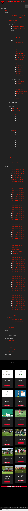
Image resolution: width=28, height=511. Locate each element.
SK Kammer (19, 44)
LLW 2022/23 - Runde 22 (18, 230)
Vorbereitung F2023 (16, 253)
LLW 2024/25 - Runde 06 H (18, 267)
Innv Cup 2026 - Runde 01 (18, 185)
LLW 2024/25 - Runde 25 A (18, 303)
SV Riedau (18, 69)
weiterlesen (7, 385)
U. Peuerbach (19, 49)
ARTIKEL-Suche (12, 315)
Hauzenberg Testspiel (13, 349)
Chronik (14, 114)
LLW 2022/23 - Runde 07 (18, 202)
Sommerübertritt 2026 (17, 251)
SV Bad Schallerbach (21, 32)
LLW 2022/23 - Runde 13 (18, 213)
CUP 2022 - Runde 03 (17, 177)
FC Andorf (18, 37)
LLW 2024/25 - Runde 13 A (18, 280)
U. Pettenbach (19, 47)
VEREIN (10, 317)
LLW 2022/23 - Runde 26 (18, 238)
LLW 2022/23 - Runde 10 (18, 207)
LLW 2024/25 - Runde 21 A (18, 295)
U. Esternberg (19, 59)
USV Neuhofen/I (20, 46)
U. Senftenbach (19, 71)
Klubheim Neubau (16, 162)
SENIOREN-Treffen (13, 346)
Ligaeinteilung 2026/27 (17, 188)
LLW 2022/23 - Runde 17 (18, 221)
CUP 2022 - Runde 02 (17, 175)
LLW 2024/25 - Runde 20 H (18, 293)
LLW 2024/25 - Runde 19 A (18, 292)
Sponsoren (11, 356)
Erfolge (14, 130)
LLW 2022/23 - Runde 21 (18, 228)
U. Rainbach (19, 77)
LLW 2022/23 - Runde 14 (18, 215)
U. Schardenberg (20, 81)
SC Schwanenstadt (20, 55)
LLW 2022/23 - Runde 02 (18, 192)
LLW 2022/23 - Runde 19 (18, 224)
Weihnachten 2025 (16, 325)
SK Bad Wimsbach (20, 57)
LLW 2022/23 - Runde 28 (18, 242)
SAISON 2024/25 (12, 256)
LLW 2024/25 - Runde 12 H (18, 278)
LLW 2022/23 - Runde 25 (18, 236)
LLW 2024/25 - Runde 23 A (18, 299)
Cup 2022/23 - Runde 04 (17, 179)
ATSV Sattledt (19, 51)
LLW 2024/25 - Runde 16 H (18, 286)
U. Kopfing (18, 83)
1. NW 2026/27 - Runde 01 (18, 169)
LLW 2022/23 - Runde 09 (18, 205)
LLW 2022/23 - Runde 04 (18, 196)
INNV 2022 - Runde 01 (17, 181)
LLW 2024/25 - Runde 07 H (18, 269)
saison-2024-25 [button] (6, 368)
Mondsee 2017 (12, 351)
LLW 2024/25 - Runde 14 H (18, 282)
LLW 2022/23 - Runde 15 (18, 217)
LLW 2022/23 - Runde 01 (18, 190)
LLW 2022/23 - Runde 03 (18, 194)
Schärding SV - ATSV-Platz (18, 28)
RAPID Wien (11, 344)
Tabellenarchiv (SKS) (17, 17)
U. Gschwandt (19, 34)
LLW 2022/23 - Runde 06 (18, 200)
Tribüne (14, 160)
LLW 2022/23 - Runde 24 (18, 234)
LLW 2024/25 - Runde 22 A (18, 297)
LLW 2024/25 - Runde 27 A (18, 307)
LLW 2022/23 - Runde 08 (18, 204)
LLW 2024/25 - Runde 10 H (18, 274)
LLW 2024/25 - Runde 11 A (18, 276)
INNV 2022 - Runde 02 (17, 183)
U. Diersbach (19, 63)
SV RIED (11, 347)
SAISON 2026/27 (12, 168)
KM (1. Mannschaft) (16, 22)
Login (6, 358)
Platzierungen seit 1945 (17, 136)
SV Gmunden (19, 35)
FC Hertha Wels (20, 93)
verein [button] (17, 366)
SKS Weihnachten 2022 (17, 321)
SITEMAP (11, 332)
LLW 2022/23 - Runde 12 (18, 211)
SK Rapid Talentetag (17, 319)
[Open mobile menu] (26, 6)
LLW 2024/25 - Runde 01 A (18, 257)
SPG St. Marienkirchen (21, 91)
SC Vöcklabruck (20, 98)
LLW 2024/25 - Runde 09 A (18, 273)
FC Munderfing (19, 75)
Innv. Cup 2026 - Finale (17, 186)
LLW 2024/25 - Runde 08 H (18, 271)
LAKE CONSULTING (22, 507)
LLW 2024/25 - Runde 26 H (18, 305)
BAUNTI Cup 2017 (13, 342)
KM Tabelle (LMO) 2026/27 (18, 15)
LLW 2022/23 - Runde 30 (18, 245)
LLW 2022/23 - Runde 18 (18, 223)
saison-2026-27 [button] (10, 366)
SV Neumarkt (19, 67)
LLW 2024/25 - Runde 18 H (18, 290)
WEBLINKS (11, 333)
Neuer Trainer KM (16, 249)
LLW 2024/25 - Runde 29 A (18, 311)
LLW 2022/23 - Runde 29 (18, 243)
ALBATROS (11, 340)
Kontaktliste (15, 108)
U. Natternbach (19, 65)
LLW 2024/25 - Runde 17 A (18, 288)
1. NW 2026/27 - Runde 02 (18, 171)
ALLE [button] (3, 366)
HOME (6, 10)
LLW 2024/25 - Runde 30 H (18, 312)
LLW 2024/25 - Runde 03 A (18, 261)
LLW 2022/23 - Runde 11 (18, 209)
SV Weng (18, 73)
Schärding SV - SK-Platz (18, 26)
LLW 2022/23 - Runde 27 (18, 240)
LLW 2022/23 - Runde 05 (18, 198)
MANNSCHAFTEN (13, 20)
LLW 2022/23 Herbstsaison (18, 247)
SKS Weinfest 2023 (16, 323)
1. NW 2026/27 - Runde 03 (18, 173)
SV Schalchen (19, 53)
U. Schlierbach (19, 89)
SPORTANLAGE (12, 157)
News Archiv (11, 327)
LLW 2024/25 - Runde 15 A (18, 284)
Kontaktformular (16, 110)
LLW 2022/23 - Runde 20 (18, 226)
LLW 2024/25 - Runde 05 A (18, 265)
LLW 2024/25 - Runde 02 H (18, 259)
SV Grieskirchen (20, 42)
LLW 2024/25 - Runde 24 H (18, 301)
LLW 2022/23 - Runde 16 (18, 219)
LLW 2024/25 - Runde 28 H (18, 309)
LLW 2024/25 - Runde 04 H (18, 263)
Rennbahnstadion (16, 159)
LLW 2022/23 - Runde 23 (18, 232)
